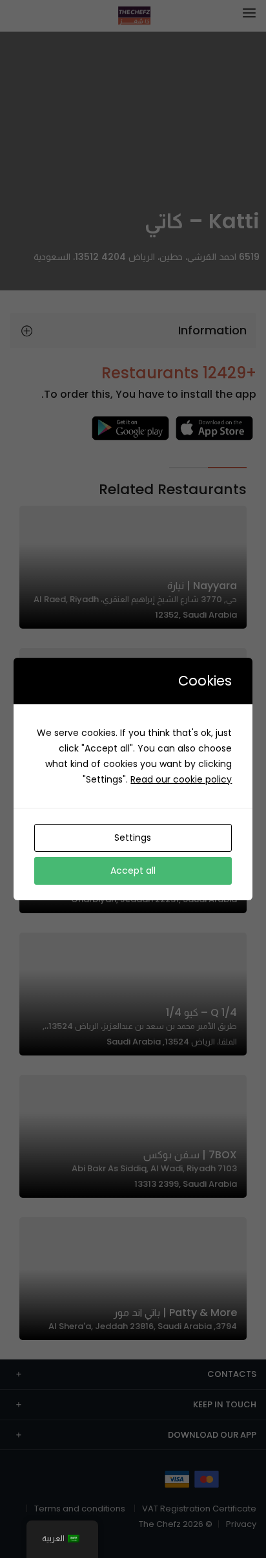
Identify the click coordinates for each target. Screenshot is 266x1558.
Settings (132, 837)
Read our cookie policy (181, 779)
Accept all (133, 870)
